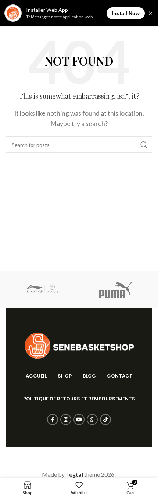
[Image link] (79, 344)
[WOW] (42, 289)
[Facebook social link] (52, 419)
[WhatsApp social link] (92, 419)
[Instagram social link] (65, 419)
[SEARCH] (144, 144)
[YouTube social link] (79, 419)
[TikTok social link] (105, 419)
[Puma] (115, 289)
